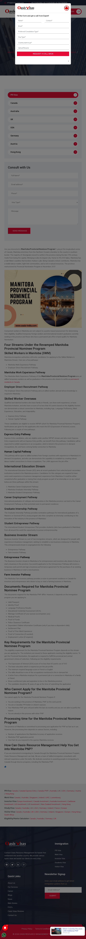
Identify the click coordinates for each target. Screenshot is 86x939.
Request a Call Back (43, 54)
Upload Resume (23, 48)
